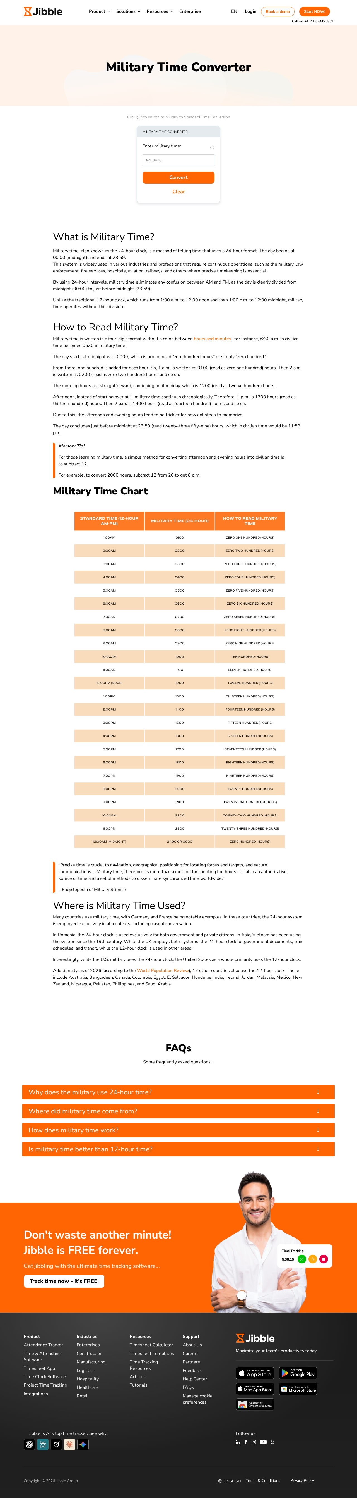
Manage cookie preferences (198, 1399)
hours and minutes (212, 339)
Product (97, 11)
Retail (83, 1396)
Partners (191, 1362)
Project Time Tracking (45, 1385)
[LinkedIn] (238, 1443)
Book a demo (278, 11)
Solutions (126, 11)
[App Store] (255, 1373)
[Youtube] (263, 1443)
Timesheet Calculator (151, 1345)
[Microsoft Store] (298, 1388)
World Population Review (163, 971)
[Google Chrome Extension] (255, 1404)
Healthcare (88, 1387)
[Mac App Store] (255, 1388)
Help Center (195, 1379)
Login (250, 11)
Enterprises (88, 1345)
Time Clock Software (45, 1377)
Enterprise (190, 11)
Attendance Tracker (43, 1345)
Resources (157, 11)
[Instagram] (254, 1443)
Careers (191, 1354)
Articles (138, 1377)
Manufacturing (91, 1362)
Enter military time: (162, 146)
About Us (192, 1345)
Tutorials (139, 1385)
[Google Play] (298, 1373)
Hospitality (88, 1379)
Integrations (36, 1394)
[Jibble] (43, 11)
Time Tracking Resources (144, 1365)
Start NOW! (314, 11)
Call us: (312, 21)
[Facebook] (246, 1443)
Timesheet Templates (152, 1354)
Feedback (192, 1371)
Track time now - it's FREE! (64, 1281)
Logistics (86, 1371)
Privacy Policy (302, 1480)
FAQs (188, 1387)
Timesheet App (39, 1368)
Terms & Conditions (263, 1480)
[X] (272, 1443)
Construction (89, 1354)
